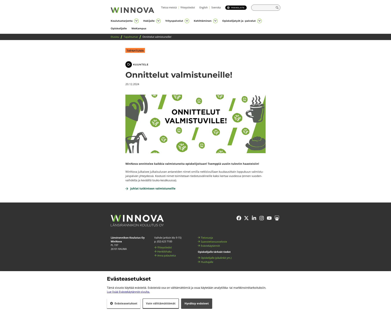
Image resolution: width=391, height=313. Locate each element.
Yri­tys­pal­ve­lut (174, 20)
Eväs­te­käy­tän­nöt (210, 245)
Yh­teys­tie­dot (187, 7)
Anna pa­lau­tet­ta (166, 255)
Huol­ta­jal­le (207, 262)
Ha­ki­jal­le (149, 20)
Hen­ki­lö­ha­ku (164, 251)
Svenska (216, 7)
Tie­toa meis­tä (169, 7)
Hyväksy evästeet (197, 303)
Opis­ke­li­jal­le (119, 28)
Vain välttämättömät (160, 303)
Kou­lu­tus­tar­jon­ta (122, 20)
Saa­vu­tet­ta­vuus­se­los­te (214, 241)
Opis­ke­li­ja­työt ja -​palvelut (239, 20)
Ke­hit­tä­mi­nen (203, 20)
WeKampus (138, 28)
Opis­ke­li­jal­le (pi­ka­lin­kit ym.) (216, 258)
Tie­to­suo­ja (207, 237)
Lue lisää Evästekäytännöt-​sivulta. (128, 292)
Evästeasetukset (126, 303)
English (203, 7)
